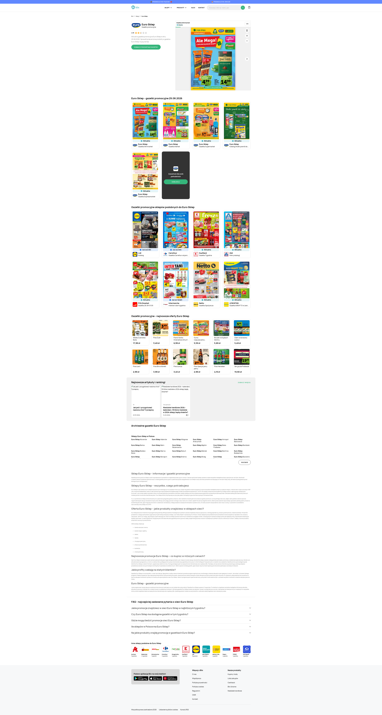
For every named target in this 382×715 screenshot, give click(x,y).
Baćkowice (238, 440)
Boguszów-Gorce (137, 458)
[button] (191, 608)
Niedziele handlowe (235, 691)
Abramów (139, 439)
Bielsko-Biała (138, 452)
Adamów (159, 439)
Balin (158, 445)
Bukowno (242, 457)
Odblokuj (176, 182)
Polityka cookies (198, 687)
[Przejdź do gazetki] (247, 31)
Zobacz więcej (244, 382)
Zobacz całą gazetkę (213, 87)
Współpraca (196, 678)
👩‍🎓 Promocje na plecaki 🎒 (161, 2)
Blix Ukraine (232, 687)
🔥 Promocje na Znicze (220, 2)
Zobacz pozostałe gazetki (146, 47)
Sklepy (137, 16)
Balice (138, 445)
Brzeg (199, 457)
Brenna (179, 457)
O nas (194, 674)
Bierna (158, 451)
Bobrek (200, 451)
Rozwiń (244, 462)
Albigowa (180, 439)
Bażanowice (176, 446)
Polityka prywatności (199, 682)
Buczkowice (217, 458)
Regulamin (196, 691)
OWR (194, 695)
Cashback (231, 682)
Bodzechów (238, 452)
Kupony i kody (233, 674)
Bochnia (220, 451)
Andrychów (197, 440)
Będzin (200, 445)
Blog (193, 8)
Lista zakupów (233, 678)
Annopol (220, 439)
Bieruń (179, 451)
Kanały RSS (184, 710)
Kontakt (201, 8)
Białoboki (242, 445)
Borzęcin (159, 457)
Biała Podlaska (219, 446)
